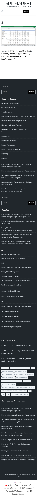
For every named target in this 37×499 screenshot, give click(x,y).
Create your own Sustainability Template (14, 451)
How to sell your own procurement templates (16, 455)
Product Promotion (8, 377)
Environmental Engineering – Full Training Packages (18, 116)
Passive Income (18, 374)
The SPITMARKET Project (10, 276)
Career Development (8, 107)
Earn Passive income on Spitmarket (13, 259)
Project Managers (21, 377)
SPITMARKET (18, 3)
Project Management (8, 145)
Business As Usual (7, 371)
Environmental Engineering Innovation (13, 121)
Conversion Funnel (20, 371)
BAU (33, 368)
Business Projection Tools (10, 103)
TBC (3, 394)
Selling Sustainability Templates (11, 381)
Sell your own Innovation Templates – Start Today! (18, 460)
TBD (8, 394)
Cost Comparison (7, 112)
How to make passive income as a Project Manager (18, 171)
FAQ (2, 263)
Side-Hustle (22, 391)
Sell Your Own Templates (9, 391)
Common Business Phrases (10, 254)
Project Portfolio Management (11, 149)
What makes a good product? (20, 394)
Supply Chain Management (10, 272)
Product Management (8, 140)
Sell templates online (8, 384)
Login (26, 11)
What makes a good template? (11, 285)
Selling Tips (27, 381)
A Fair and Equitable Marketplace (20, 368)
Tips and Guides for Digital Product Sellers (15, 280)
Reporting (4, 154)
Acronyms (5, 368)
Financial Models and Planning (11, 125)
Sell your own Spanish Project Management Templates (18, 387)
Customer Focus (7, 374)
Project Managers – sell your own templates (16, 267)
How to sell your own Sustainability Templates (16, 440)
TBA (30, 391)
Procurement (5, 136)
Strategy (4, 158)
